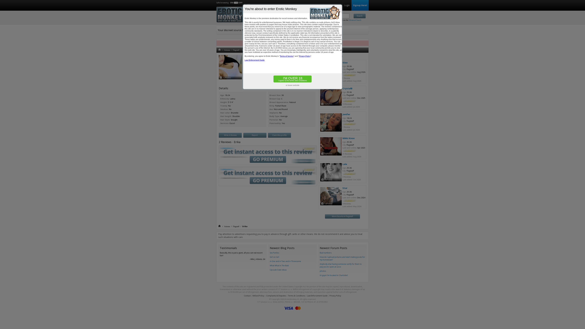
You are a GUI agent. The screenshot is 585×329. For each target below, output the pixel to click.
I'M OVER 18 (292, 79)
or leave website (292, 85)
